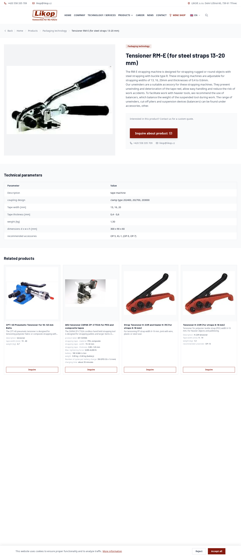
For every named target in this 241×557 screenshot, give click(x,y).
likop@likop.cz (44, 3)
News (150, 15)
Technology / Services (102, 15)
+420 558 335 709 (17, 3)
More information (112, 551)
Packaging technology (55, 30)
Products (124, 15)
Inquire (32, 369)
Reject (199, 551)
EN (193, 15)
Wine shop (179, 15)
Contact (161, 15)
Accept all (216, 551)
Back (10, 30)
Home (67, 15)
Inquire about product (151, 133)
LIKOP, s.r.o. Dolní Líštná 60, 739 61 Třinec (214, 3)
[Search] (206, 15)
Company (79, 15)
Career (140, 15)
